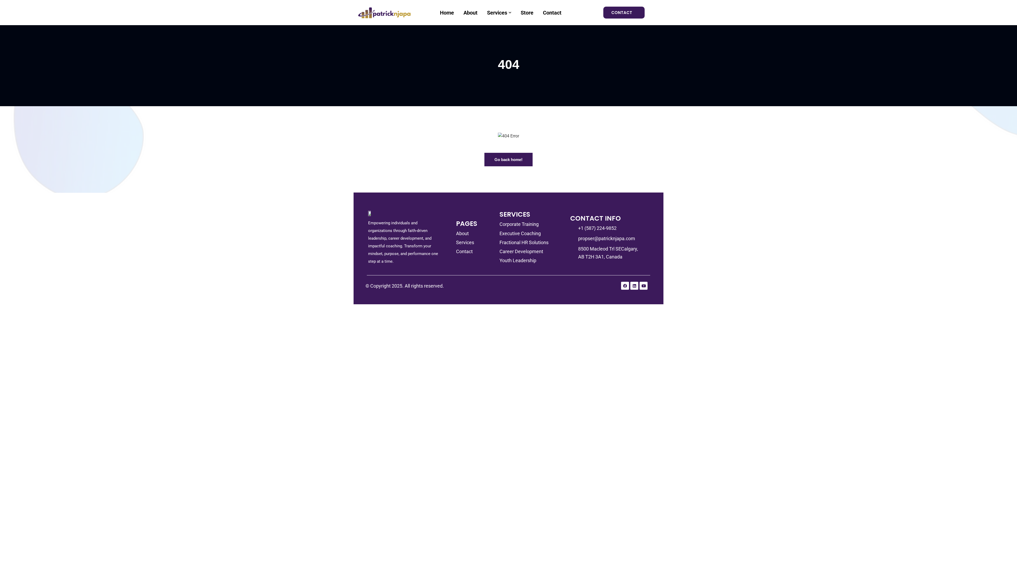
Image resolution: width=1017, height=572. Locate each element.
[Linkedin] (634, 286)
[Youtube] (644, 286)
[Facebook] (625, 286)
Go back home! (508, 159)
